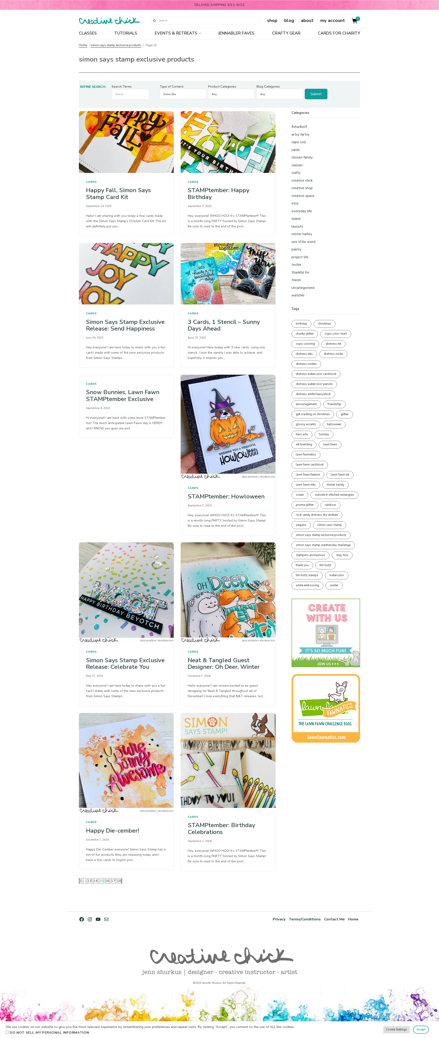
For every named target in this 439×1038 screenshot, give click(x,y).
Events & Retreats (176, 33)
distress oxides (306, 364)
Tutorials (125, 33)
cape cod (299, 142)
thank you (302, 565)
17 (113, 880)
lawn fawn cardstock (310, 465)
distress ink (333, 344)
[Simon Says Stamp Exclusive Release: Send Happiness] (126, 273)
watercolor (336, 575)
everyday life (302, 211)
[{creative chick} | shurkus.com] (109, 20)
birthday (301, 324)
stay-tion (342, 555)
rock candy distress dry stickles (317, 515)
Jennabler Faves (236, 33)
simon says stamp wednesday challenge (323, 545)
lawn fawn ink (340, 475)
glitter (345, 414)
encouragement (306, 404)
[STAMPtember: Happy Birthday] (228, 142)
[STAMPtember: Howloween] (228, 427)
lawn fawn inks (306, 485)
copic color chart (336, 334)
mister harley (302, 234)
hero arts (302, 434)
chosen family (302, 157)
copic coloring (305, 344)
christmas (324, 324)
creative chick (302, 180)
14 (95, 880)
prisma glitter (305, 505)
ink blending (304, 444)
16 (107, 880)
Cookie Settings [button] (396, 1029)
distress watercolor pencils (314, 384)
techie (296, 264)
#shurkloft (299, 126)
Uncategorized (303, 287)
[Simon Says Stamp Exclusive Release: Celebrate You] (126, 592)
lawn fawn (330, 444)
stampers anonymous (310, 555)
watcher (298, 295)
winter (334, 585)
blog (289, 20)
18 (119, 880)
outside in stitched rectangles (334, 495)
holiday (324, 434)
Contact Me (334, 919)
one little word (303, 241)
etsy (295, 203)
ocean (300, 495)
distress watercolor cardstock (316, 374)
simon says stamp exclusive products (116, 45)
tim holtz (325, 565)
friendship (334, 404)
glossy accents (306, 424)
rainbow (330, 505)
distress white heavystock (313, 394)
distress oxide (333, 354)
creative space (303, 196)
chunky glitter (305, 334)
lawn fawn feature (308, 475)
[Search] (154, 20)
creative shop (302, 188)
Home (83, 45)
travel (296, 280)
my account (332, 20)
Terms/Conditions (305, 919)
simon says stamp (329, 525)
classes (297, 165)
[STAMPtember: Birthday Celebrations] (228, 760)
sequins (301, 525)
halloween (334, 424)
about (307, 20)
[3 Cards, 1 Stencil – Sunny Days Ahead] (228, 273)
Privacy (279, 919)
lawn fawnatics (306, 454)
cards (91, 182)
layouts (297, 226)
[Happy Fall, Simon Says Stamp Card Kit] (126, 142)
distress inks (304, 354)
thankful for (300, 272)
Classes (88, 33)
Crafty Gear (286, 33)
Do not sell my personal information (49, 1032)
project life (300, 257)
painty (296, 249)
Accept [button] (421, 1029)
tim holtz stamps (307, 575)
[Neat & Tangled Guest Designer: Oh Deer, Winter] (228, 592)
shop (272, 20)
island (296, 218)
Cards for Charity (339, 33)
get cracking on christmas (313, 414)
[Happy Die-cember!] (126, 763)
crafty (296, 172)
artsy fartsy (301, 134)
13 (89, 880)
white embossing (307, 585)
